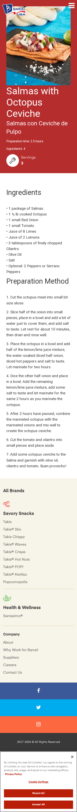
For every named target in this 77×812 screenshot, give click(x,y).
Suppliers (11, 657)
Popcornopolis (15, 582)
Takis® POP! (13, 567)
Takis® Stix (12, 529)
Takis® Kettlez (15, 574)
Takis (7, 522)
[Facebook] (38, 691)
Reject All (38, 793)
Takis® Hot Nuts (16, 559)
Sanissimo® (13, 616)
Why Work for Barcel (20, 650)
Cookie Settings (39, 782)
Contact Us (12, 672)
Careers (9, 665)
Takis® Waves (14, 544)
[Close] (72, 757)
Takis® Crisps (14, 552)
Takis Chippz (14, 537)
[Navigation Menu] (72, 5)
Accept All (38, 804)
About (8, 642)
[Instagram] (38, 724)
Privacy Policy (13, 774)
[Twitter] (38, 707)
